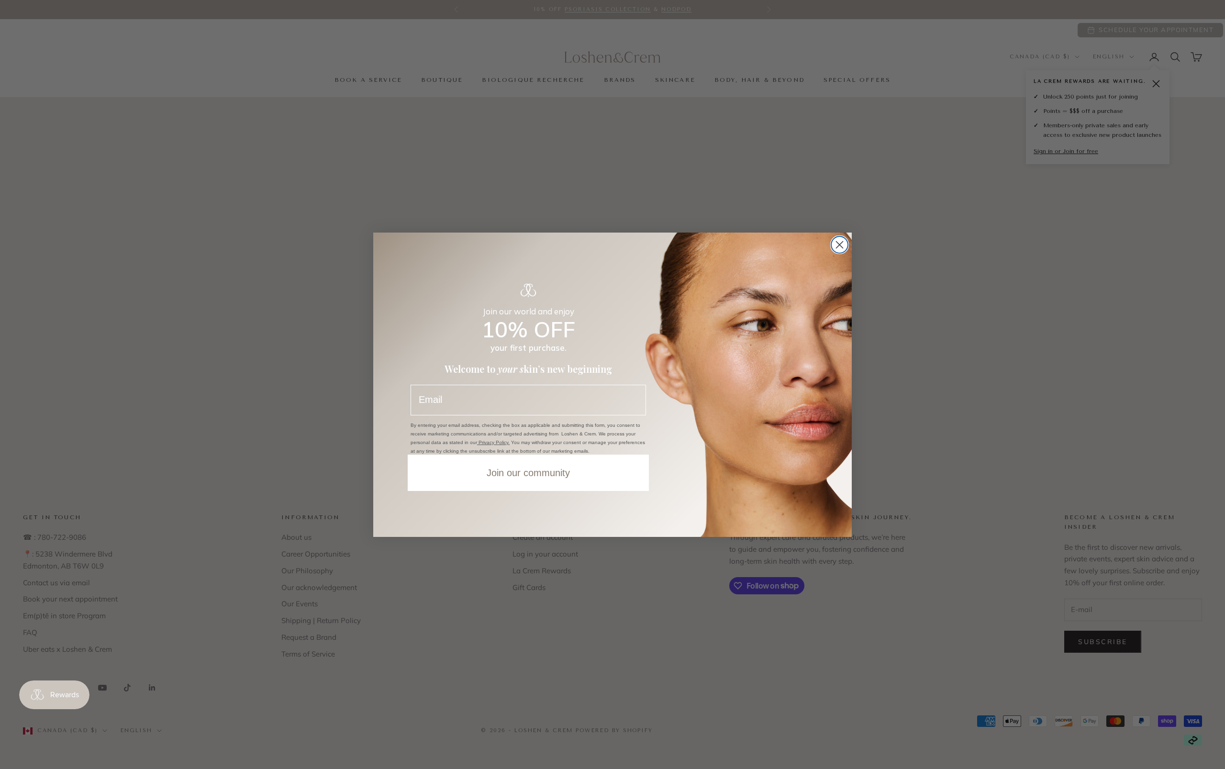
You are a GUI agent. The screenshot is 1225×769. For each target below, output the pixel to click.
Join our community (528, 473)
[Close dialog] (839, 244)
